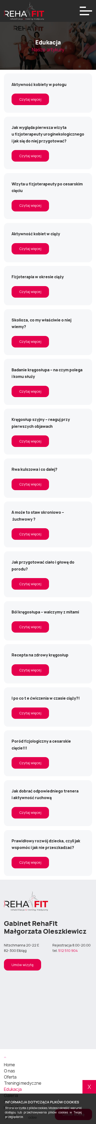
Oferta (10, 1077)
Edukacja (13, 1089)
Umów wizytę (22, 964)
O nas (9, 1071)
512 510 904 (68, 950)
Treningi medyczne (22, 1083)
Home (9, 1065)
